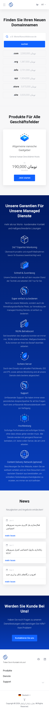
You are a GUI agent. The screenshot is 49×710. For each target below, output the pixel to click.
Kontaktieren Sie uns (24, 638)
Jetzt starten (24, 178)
